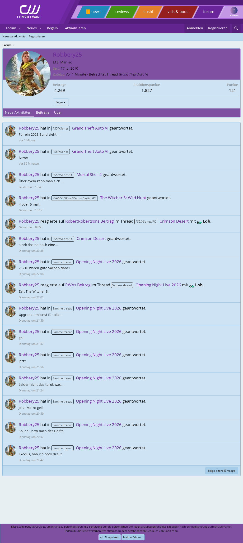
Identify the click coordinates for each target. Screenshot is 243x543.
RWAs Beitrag (77, 284)
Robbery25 (29, 128)
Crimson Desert (162, 221)
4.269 (59, 90)
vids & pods (178, 11)
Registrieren (37, 36)
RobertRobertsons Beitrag (89, 221)
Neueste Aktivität (13, 36)
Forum (11, 28)
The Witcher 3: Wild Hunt (99, 197)
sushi (148, 11)
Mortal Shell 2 (77, 174)
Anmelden (234, 15)
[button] (20, 28)
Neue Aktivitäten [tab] (18, 112)
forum (208, 11)
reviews (122, 11)
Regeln (52, 28)
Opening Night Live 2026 (87, 261)
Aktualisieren (75, 28)
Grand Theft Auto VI (133, 74)
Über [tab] (58, 112)
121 (232, 90)
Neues (32, 28)
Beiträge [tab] (42, 112)
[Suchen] (236, 28)
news (96, 11)
